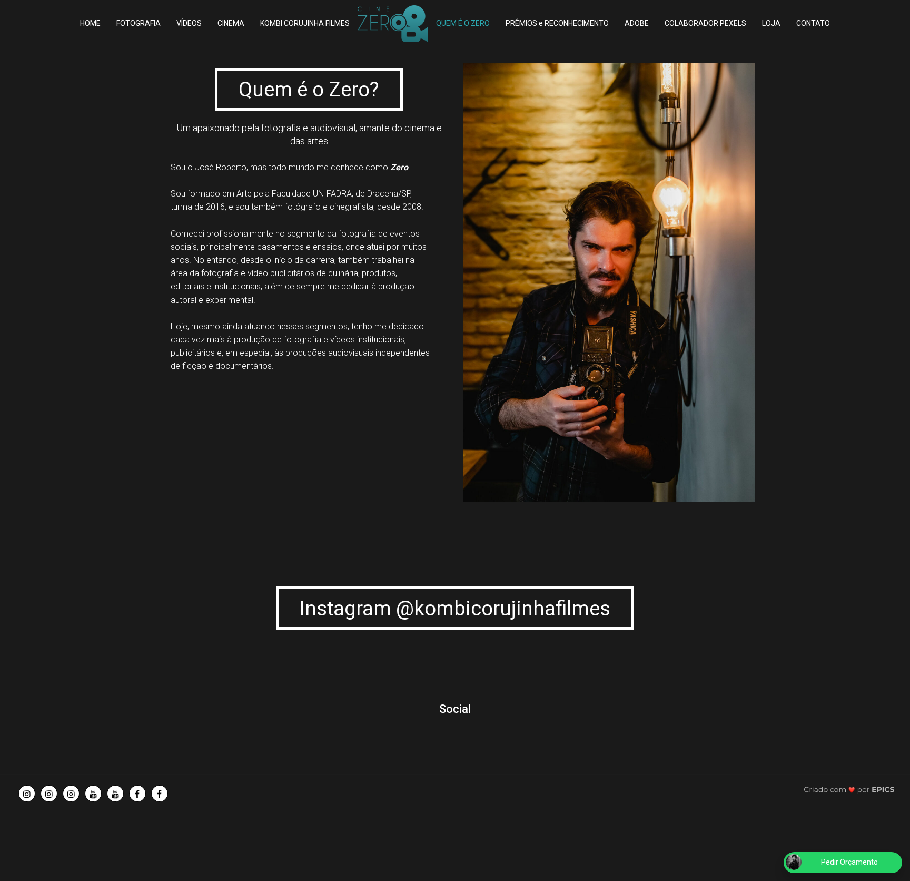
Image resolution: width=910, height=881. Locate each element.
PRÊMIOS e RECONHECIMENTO (557, 23)
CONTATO (813, 23)
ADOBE (637, 23)
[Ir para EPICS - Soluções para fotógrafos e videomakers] (849, 789)
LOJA (771, 23)
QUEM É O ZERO (463, 23)
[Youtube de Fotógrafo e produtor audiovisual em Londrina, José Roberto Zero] (93, 793)
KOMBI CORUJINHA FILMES (305, 23)
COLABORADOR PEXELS (705, 23)
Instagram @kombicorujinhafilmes (455, 608)
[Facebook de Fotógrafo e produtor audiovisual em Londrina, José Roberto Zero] (137, 793)
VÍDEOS (189, 23)
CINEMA (230, 23)
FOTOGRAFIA (138, 23)
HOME (90, 23)
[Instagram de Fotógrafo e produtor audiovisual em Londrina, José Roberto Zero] (27, 793)
